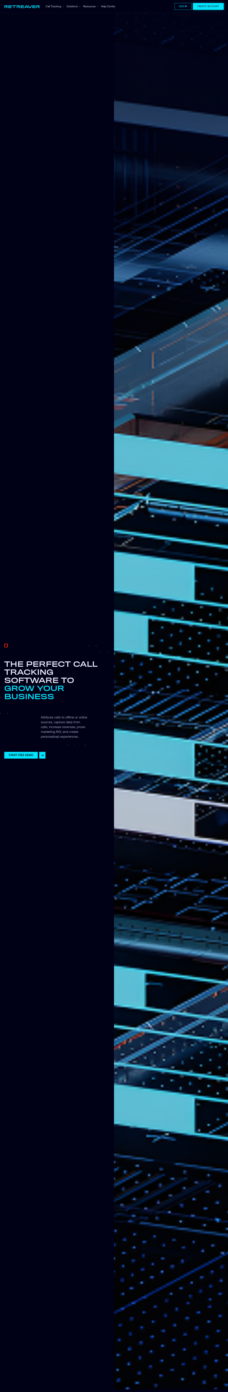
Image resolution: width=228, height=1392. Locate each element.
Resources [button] (89, 6)
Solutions (72, 6)
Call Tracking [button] (53, 6)
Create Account (208, 6)
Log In (183, 6)
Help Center (108, 6)
